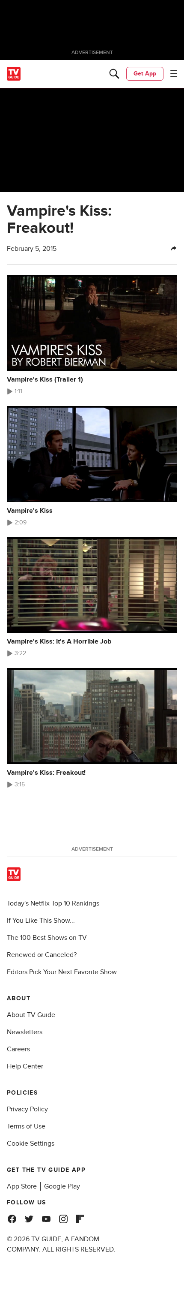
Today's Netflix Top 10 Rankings (53, 903)
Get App (145, 73)
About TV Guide (31, 1015)
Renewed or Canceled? (42, 955)
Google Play (62, 1186)
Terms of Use (26, 1126)
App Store (22, 1186)
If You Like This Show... (41, 920)
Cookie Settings (30, 1143)
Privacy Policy (27, 1109)
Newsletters (24, 1032)
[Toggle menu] (173, 73)
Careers (18, 1049)
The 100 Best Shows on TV (47, 937)
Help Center (25, 1066)
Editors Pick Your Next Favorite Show (62, 972)
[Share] (173, 248)
